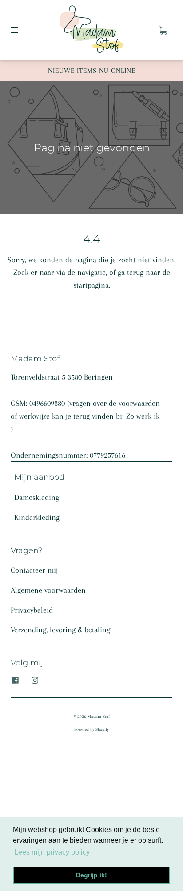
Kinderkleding (37, 517)
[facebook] (15, 680)
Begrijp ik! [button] (91, 875)
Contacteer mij (34, 570)
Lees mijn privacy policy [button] (52, 852)
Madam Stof (99, 716)
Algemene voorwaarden (48, 590)
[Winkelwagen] (162, 30)
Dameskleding (36, 497)
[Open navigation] (20, 30)
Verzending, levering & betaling (60, 629)
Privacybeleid (32, 610)
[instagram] (34, 680)
